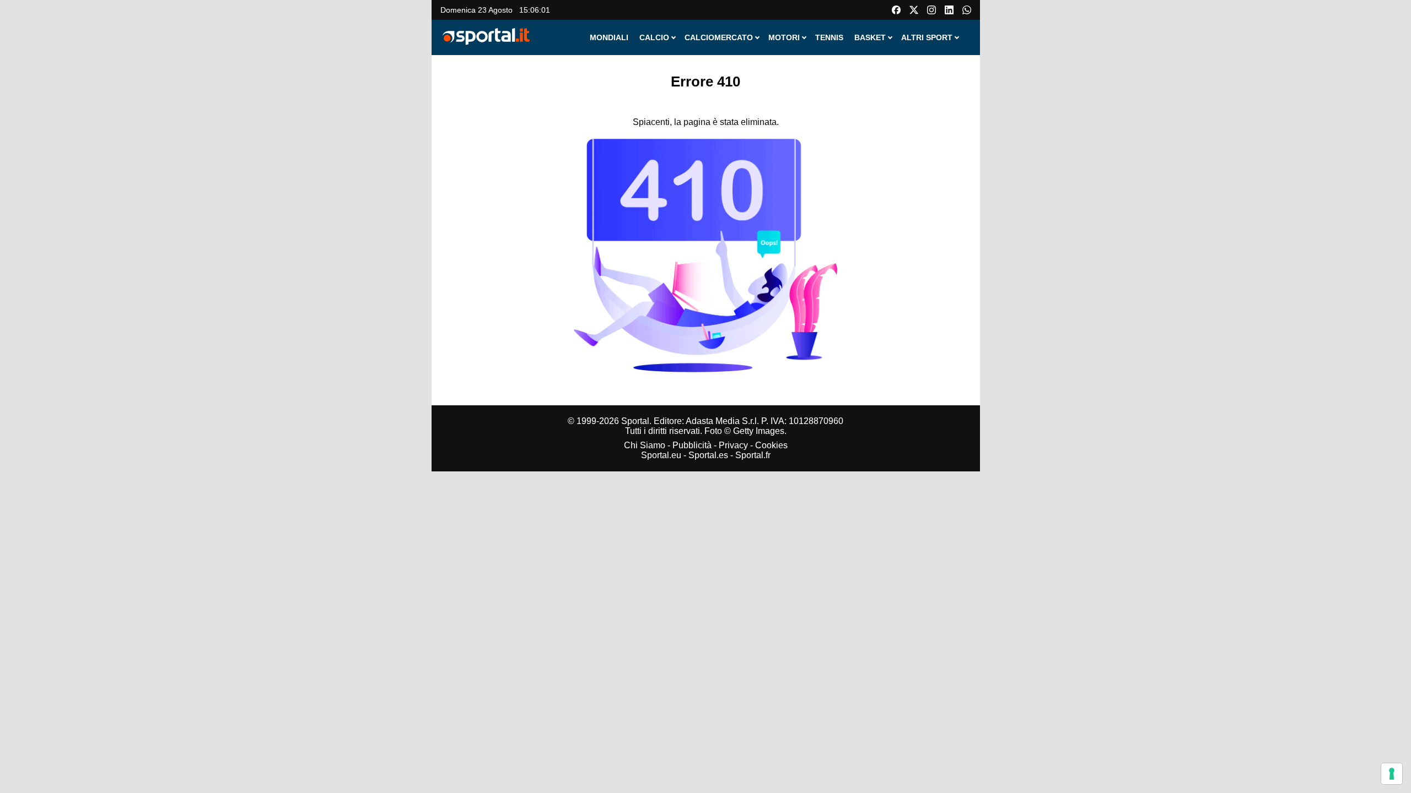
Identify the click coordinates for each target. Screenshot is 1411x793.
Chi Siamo (644, 445)
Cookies (771, 445)
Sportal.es (708, 455)
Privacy (733, 445)
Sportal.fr (753, 455)
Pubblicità (692, 445)
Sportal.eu (661, 455)
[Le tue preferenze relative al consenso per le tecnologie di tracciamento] (1391, 773)
